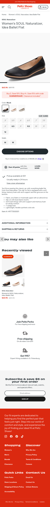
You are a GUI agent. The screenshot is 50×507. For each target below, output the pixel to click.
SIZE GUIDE (43, 116)
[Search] (9, 7)
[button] (3, 82)
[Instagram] (5, 436)
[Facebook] (11, 436)
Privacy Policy (19, 502)
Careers (42, 502)
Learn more (37, 167)
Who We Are (9, 502)
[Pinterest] (16, 436)
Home (4, 14)
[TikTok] (22, 436)
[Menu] (4, 7)
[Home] (24, 7)
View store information (16, 183)
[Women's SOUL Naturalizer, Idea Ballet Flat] (5, 108)
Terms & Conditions (31, 502)
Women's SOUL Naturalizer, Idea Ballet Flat (24, 14)
